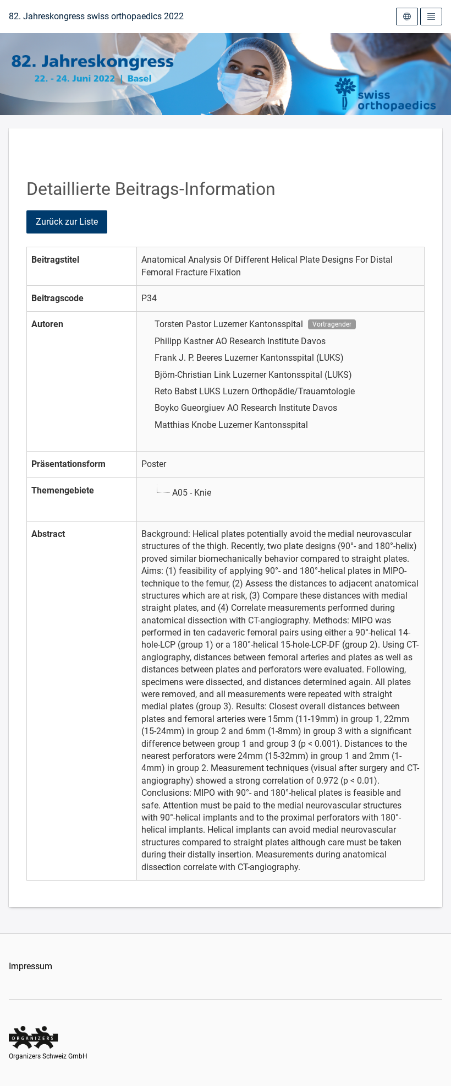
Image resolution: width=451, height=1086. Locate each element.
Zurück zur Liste (67, 221)
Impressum (30, 966)
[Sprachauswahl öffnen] (407, 16)
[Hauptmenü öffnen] (431, 16)
